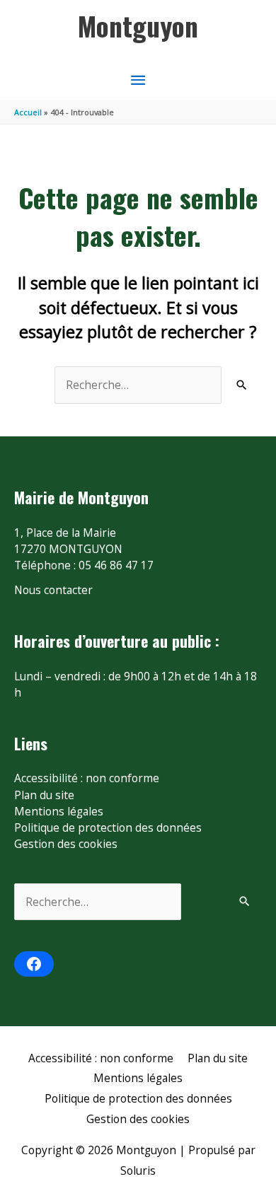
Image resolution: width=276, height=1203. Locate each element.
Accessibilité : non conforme (86, 778)
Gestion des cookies (65, 844)
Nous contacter (53, 590)
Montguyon (138, 25)
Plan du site (44, 795)
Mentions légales (58, 811)
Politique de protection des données (108, 827)
